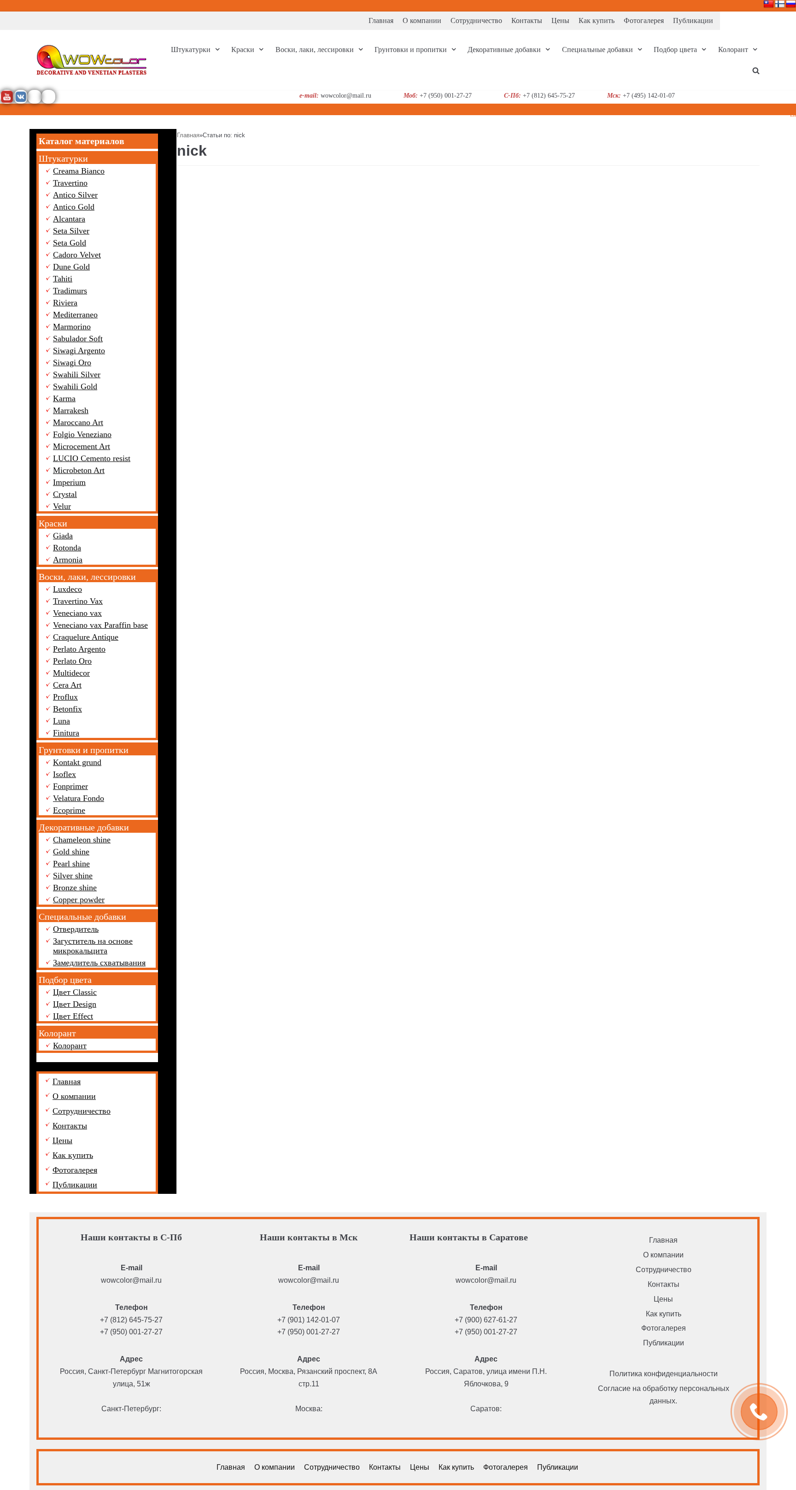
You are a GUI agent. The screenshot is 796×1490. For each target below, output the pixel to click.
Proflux (65, 696)
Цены (560, 20)
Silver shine (73, 875)
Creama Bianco (79, 170)
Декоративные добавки (84, 827)
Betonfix (67, 708)
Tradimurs (70, 290)
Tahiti (62, 278)
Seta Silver (71, 230)
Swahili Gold (75, 386)
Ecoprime (69, 810)
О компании (422, 20)
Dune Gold (71, 266)
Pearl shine (71, 863)
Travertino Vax (78, 601)
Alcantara (69, 218)
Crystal (65, 494)
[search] (756, 70)
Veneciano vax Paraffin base (100, 625)
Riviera (65, 302)
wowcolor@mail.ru (131, 1280)
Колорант (57, 1033)
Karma (64, 398)
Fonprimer (70, 786)
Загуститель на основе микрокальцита (93, 945)
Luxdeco (67, 589)
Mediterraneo (75, 314)
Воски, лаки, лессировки (87, 577)
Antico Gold (73, 206)
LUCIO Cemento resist (91, 458)
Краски (53, 523)
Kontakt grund (77, 762)
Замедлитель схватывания (99, 962)
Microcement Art (81, 446)
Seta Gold (69, 242)
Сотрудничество (476, 20)
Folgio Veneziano (82, 434)
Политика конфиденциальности (663, 1374)
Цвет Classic (75, 992)
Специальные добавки (82, 917)
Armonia (67, 559)
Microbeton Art (79, 470)
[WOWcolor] (91, 60)
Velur (62, 506)
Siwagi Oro (72, 362)
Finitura (66, 732)
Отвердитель (76, 929)
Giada (63, 535)
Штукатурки (63, 158)
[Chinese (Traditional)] (769, 4)
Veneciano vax (77, 613)
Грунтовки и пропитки (84, 750)
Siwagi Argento (79, 350)
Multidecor (71, 673)
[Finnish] (780, 4)
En (793, 114)
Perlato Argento (79, 649)
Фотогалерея (644, 20)
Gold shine (71, 851)
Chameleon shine (82, 839)
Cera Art (67, 684)
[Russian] (791, 4)
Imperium (69, 482)
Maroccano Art (78, 422)
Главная (381, 20)
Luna (61, 720)
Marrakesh (70, 410)
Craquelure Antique (85, 637)
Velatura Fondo (78, 798)
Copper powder (79, 899)
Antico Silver (75, 194)
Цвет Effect (73, 1016)
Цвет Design (74, 1004)
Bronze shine (75, 887)
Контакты (526, 20)
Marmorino (72, 326)
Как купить (597, 20)
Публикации (693, 20)
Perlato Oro (72, 661)
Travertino (70, 182)
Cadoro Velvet (77, 254)
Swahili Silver (76, 374)
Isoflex (64, 774)
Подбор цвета (65, 980)
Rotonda (67, 547)
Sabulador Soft (78, 338)
